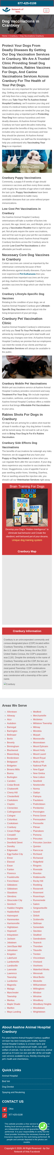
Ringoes (37, 865)
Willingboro (38, 989)
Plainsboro (38, 831)
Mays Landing (14, 1012)
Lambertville (13, 962)
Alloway (11, 715)
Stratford (37, 935)
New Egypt (38, 769)
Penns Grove (39, 815)
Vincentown (39, 958)
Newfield (37, 781)
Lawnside (12, 969)
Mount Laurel (39, 754)
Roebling (37, 885)
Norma (36, 789)
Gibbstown (12, 889)
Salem (36, 904)
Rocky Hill (38, 881)
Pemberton (38, 808)
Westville (37, 981)
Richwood (38, 858)
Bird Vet (6, 1081)
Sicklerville (38, 919)
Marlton (10, 1008)
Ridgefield (38, 862)
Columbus (12, 819)
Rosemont (38, 892)
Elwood (11, 862)
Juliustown (12, 950)
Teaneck (37, 942)
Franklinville (13, 877)
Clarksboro (12, 800)
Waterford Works (41, 969)
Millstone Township (42, 723)
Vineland (37, 962)
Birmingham (13, 746)
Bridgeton (12, 765)
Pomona (37, 835)
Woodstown (39, 1008)
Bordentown (13, 758)
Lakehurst (12, 958)
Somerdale (38, 927)
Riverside (38, 869)
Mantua (10, 1000)
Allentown (12, 712)
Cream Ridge (13, 831)
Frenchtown (13, 881)
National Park (40, 765)
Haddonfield (13, 912)
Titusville (37, 950)
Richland (37, 854)
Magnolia (11, 985)
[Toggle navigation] (46, 10)
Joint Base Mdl (14, 946)
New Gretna (39, 773)
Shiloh (36, 915)
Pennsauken (39, 819)
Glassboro (12, 892)
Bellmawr (11, 735)
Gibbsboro (12, 885)
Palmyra (37, 796)
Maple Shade (13, 1004)
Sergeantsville (40, 908)
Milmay (36, 727)
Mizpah (36, 735)
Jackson (11, 939)
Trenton (37, 954)
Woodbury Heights (42, 1004)
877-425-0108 (27, 3)
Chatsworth (12, 789)
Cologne (11, 815)
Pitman (36, 827)
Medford (37, 712)
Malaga (10, 989)
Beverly (11, 742)
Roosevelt (38, 889)
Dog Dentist (8, 1087)
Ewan (10, 865)
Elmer (10, 858)
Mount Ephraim (40, 746)
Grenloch (11, 904)
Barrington (12, 731)
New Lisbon (39, 777)
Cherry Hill (12, 792)
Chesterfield (13, 796)
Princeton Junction (42, 842)
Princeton (38, 839)
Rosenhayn (38, 896)
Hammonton (13, 919)
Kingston (11, 954)
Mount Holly (39, 750)
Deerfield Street (14, 842)
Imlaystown (12, 935)
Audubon (11, 723)
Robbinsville (39, 877)
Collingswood (14, 812)
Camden (11, 781)
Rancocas (38, 850)
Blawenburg (13, 754)
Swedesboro (39, 939)
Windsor (37, 992)
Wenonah (38, 973)
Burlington (12, 777)
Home (4, 36)
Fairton (10, 869)
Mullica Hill (38, 762)
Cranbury (14, 36)
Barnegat (11, 727)
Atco (9, 719)
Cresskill (11, 835)
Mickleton (38, 719)
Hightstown (12, 927)
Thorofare (38, 946)
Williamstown (39, 985)
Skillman (37, 923)
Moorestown (39, 742)
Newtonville (39, 785)
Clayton (11, 804)
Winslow (37, 996)
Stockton (37, 931)
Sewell (36, 912)
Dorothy (11, 846)
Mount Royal (39, 758)
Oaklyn (36, 792)
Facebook (35, 1151)
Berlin (10, 739)
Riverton (37, 873)
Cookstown (12, 823)
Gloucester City (14, 900)
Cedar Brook (13, 785)
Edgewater (12, 850)
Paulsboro (38, 800)
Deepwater (12, 839)
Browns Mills (13, 769)
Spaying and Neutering (13, 1092)
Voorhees (38, 965)
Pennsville (38, 823)
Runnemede (39, 900)
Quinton (37, 846)
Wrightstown (39, 1012)
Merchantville (39, 715)
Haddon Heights (15, 908)
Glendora (11, 896)
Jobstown (11, 942)
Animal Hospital (10, 1076)
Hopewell (11, 931)
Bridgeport (12, 762)
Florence (11, 873)
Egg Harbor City (15, 854)
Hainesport (12, 915)
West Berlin (38, 977)
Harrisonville (13, 923)
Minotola (37, 731)
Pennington (38, 812)
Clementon (12, 808)
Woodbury (38, 1000)
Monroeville (39, 739)
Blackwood (12, 750)
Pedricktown (39, 804)
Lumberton (12, 981)
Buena (10, 773)
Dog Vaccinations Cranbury (32, 36)
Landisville (12, 965)
